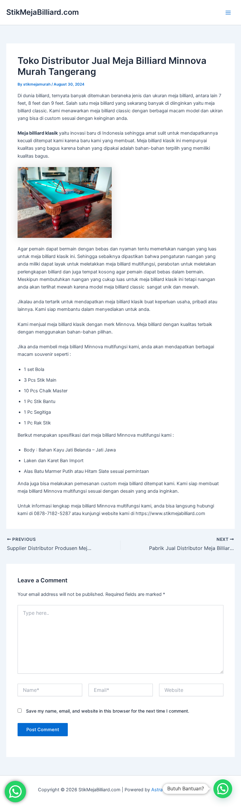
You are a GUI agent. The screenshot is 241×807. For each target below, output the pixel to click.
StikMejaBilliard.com (42, 12)
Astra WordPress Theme (177, 790)
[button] (222, 788)
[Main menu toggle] (228, 12)
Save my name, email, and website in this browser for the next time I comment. (107, 711)
